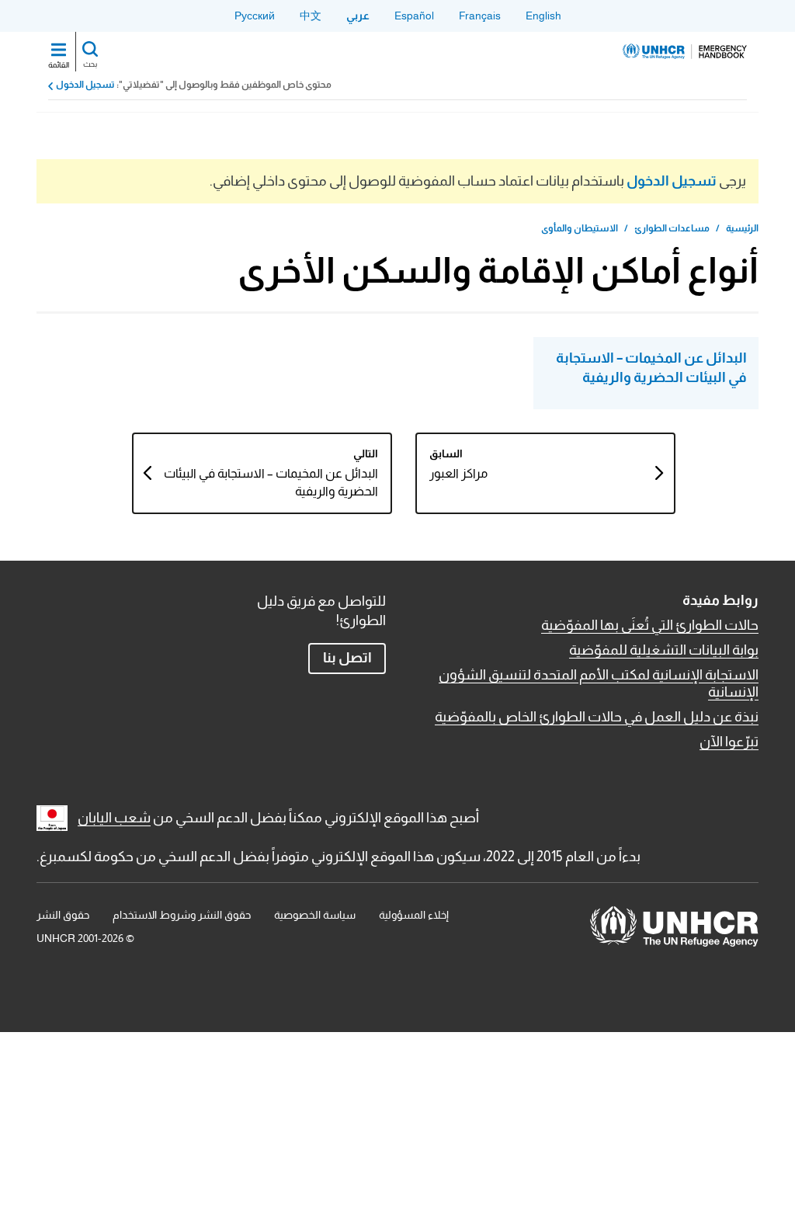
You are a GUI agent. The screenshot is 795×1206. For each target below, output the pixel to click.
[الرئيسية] (685, 51)
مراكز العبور (458, 473)
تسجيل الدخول (85, 84)
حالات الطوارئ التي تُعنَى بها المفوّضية (650, 625)
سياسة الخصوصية (315, 915)
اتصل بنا (347, 658)
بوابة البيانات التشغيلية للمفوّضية (664, 650)
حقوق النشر (62, 915)
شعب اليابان (114, 817)
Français (480, 15)
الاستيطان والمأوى (579, 228)
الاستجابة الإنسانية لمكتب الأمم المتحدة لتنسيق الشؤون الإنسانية (599, 683)
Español (414, 15)
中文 (310, 15)
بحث (90, 64)
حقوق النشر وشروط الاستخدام (182, 915)
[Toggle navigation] (58, 51)
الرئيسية (742, 228)
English (543, 15)
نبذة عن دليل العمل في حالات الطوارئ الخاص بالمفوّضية (597, 717)
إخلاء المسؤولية (414, 915)
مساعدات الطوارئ (672, 228)
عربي (358, 15)
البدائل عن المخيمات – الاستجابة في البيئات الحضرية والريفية (651, 367)
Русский (254, 15)
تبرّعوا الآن (729, 741)
